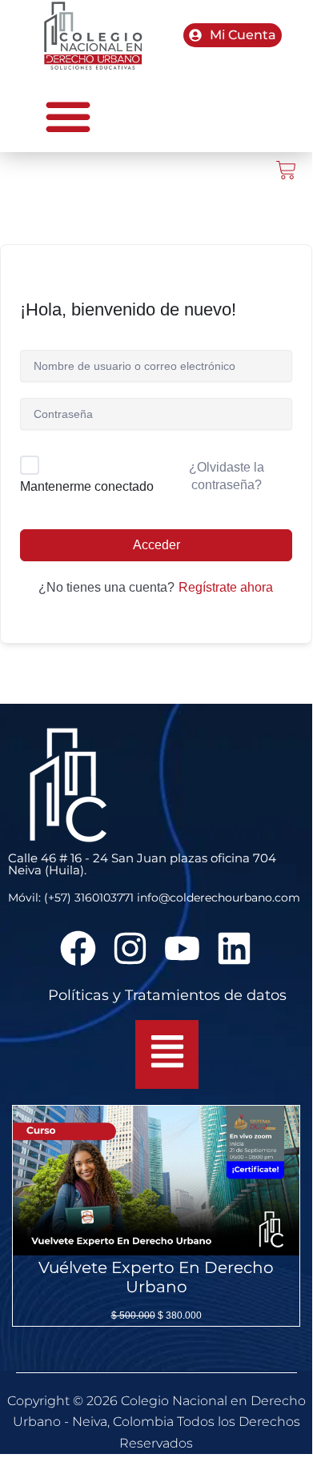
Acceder (156, 545)
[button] (68, 116)
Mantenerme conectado (87, 486)
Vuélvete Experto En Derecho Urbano (156, 1277)
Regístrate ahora (226, 587)
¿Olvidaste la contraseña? (226, 476)
